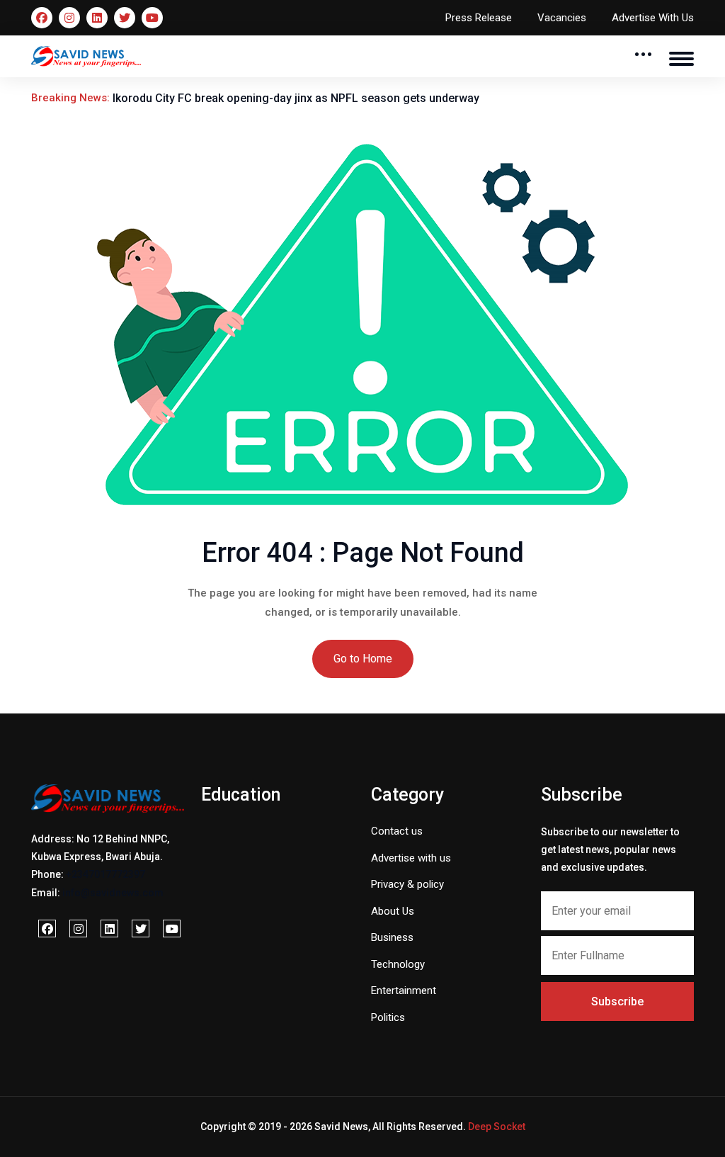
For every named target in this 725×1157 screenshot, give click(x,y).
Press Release (478, 17)
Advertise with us (411, 858)
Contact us (397, 831)
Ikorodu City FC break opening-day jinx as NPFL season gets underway (296, 98)
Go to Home (362, 658)
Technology (398, 964)
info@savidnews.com (113, 892)
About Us (392, 911)
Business (392, 937)
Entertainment (403, 990)
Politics (388, 1017)
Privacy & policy (407, 884)
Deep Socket (496, 1126)
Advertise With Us (653, 17)
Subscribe (617, 1001)
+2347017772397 (105, 874)
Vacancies (561, 17)
